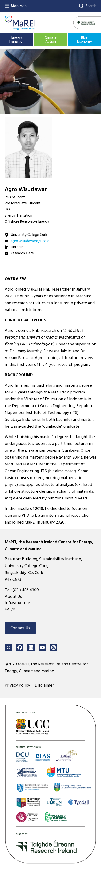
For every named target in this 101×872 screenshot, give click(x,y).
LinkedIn (17, 247)
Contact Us (20, 628)
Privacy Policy (17, 685)
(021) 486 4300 (25, 589)
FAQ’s (10, 609)
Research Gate (22, 253)
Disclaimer (44, 685)
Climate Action (51, 39)
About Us (13, 596)
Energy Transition (16, 39)
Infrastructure (17, 602)
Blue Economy (84, 39)
